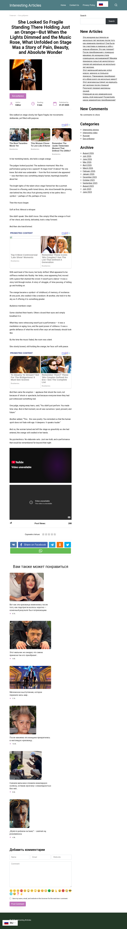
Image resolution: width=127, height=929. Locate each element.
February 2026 (89, 171)
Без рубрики (18, 96)
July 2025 (87, 189)
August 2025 (88, 186)
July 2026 (87, 156)
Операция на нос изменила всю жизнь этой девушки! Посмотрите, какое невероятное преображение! (99, 97)
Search (83, 15)
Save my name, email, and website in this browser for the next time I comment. (40, 898)
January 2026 (88, 174)
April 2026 (87, 165)
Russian (86, 136)
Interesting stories (91, 130)
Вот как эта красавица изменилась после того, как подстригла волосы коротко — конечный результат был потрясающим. (29, 607)
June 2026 (87, 159)
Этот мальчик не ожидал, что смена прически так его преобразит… (26, 653)
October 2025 (89, 180)
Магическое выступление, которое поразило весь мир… (26, 693)
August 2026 (88, 153)
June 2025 (87, 192)
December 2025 (90, 177)
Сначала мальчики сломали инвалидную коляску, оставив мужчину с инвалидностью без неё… (30, 786)
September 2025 (90, 183)
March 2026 (88, 168)
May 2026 (87, 162)
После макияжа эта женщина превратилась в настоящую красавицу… (30, 738)
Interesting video (90, 133)
